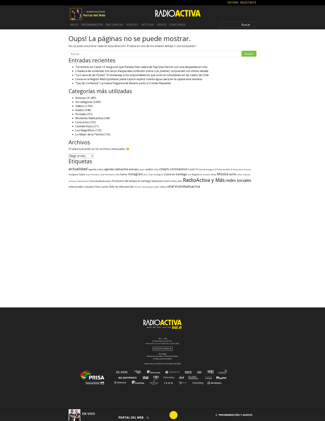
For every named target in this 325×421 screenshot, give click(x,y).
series (105, 186)
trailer (156, 187)
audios (149, 169)
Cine (156, 169)
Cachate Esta (83, 126)
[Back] (157, 415)
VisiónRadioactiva (187, 186)
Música (222, 174)
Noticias (147, 25)
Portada (80, 114)
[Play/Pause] (173, 415)
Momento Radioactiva (89, 118)
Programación (92, 25)
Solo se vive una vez (121, 186)
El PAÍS (124, 372)
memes (206, 174)
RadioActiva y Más (204, 180)
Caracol (223, 372)
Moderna (138, 382)
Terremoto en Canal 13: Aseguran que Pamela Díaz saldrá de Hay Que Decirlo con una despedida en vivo (141, 67)
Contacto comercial (163, 349)
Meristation (215, 382)
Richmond (121, 382)
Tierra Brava (147, 187)
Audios (79, 110)
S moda (183, 382)
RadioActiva (158, 181)
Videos (161, 25)
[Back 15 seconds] (165, 415)
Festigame (73, 174)
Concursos (177, 25)
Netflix (233, 174)
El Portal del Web (222, 169)
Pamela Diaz (83, 181)
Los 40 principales (140, 372)
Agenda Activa (95, 169)
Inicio (74, 25)
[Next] (190, 415)
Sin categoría (83, 102)
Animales (134, 169)
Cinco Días (169, 377)
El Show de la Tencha (241, 169)
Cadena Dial (182, 377)
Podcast (132, 25)
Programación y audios (235, 414)
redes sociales (238, 180)
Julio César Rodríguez (153, 174)
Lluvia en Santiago (175, 174)
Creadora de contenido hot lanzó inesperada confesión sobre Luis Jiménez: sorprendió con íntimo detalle (141, 71)
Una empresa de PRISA (94, 375)
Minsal (213, 174)
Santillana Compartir (173, 372)
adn (210, 372)
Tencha (137, 187)
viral (170, 186)
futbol (82, 174)
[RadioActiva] (178, 13)
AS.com (199, 372)
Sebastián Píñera (92, 186)
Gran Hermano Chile (110, 174)
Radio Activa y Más (173, 181)
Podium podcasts (155, 382)
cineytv (164, 169)
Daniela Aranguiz (206, 169)
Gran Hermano (92, 174)
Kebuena (220, 377)
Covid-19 (193, 169)
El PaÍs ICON (169, 382)
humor (124, 174)
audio (142, 169)
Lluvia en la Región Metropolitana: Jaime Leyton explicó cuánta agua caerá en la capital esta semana (138, 79)
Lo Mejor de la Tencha (89, 134)
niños (239, 174)
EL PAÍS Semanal (195, 377)
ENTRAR (233, 2)
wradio (157, 377)
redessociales (76, 186)
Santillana (155, 372)
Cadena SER (188, 372)
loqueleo (198, 382)
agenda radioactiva (116, 169)
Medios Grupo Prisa (94, 383)
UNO (147, 377)
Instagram (135, 174)
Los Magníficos (84, 130)
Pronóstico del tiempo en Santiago (131, 181)
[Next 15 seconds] (182, 415)
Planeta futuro (207, 377)
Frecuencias (114, 25)
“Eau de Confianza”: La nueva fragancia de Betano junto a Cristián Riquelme (123, 83)
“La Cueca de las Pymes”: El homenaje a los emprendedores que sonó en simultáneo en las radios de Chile (142, 75)
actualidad (78, 168)
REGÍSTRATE (248, 2)
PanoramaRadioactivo (100, 181)
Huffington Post (128, 377)
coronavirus (179, 169)
